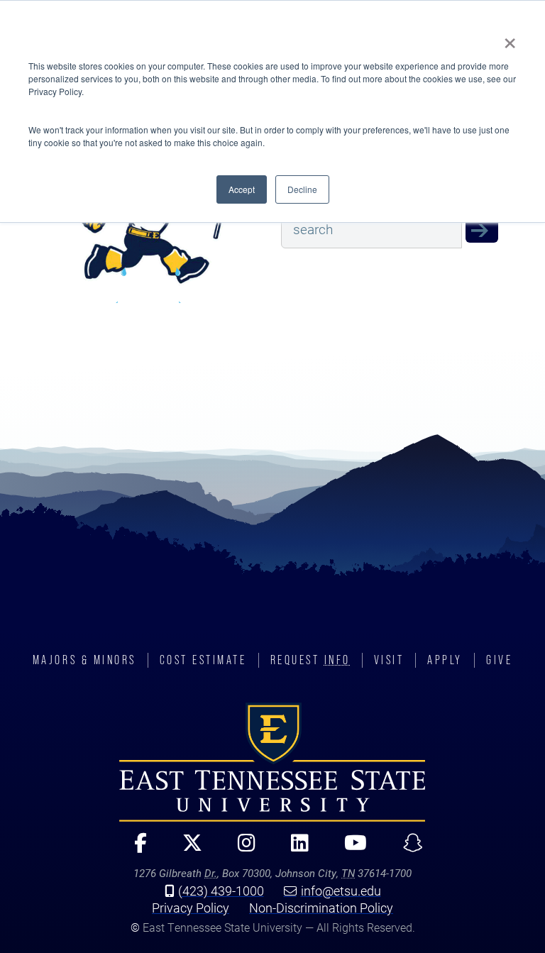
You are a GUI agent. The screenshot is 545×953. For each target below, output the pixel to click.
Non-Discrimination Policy (321, 907)
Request (310, 660)
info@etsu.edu (341, 890)
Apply (445, 660)
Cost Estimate (203, 660)
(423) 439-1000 (221, 890)
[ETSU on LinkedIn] (294, 849)
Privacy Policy (190, 907)
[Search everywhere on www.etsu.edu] (482, 231)
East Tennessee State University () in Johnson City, (272, 762)
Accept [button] (242, 189)
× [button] (510, 38)
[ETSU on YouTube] (350, 849)
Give (499, 660)
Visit (389, 660)
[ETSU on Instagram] (241, 849)
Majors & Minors (84, 660)
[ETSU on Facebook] (135, 849)
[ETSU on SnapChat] (406, 849)
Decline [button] (302, 189)
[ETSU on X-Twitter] (186, 849)
